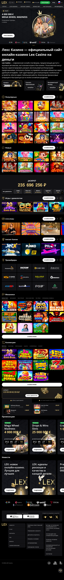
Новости (11, 525)
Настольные (47, 6)
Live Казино (13, 6)
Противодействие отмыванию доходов (52, 534)
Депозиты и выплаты (34, 535)
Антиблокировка (32, 543)
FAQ (10, 537)
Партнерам (49, 554)
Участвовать (8, 35)
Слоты (4, 6)
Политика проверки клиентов (51, 540)
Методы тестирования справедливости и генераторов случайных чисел (52, 528)
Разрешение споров (33, 547)
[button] (62, 85)
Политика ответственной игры (35, 526)
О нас (10, 529)
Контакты (12, 533)
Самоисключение (14, 545)
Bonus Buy (36, 6)
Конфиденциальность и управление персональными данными (53, 548)
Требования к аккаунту (34, 531)
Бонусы (11, 541)
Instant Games (25, 6)
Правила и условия (33, 539)
